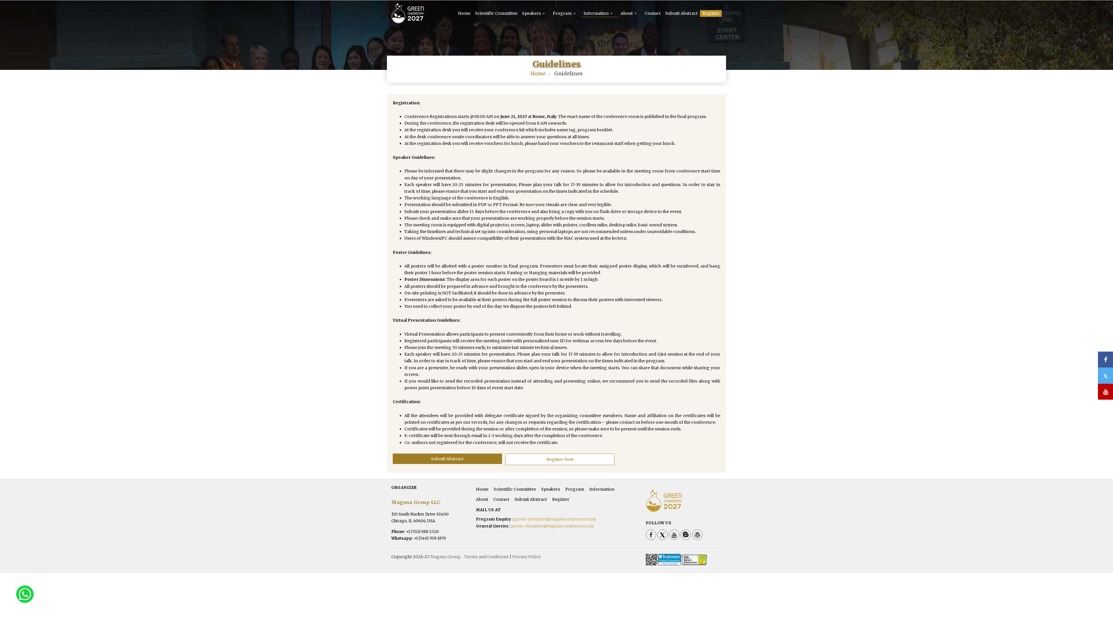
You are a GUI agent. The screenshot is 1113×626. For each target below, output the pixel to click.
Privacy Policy (526, 556)
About (627, 13)
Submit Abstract (681, 13)
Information (596, 13)
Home (464, 13)
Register (710, 13)
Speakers (532, 13)
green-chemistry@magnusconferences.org (552, 526)
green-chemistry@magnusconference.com (555, 519)
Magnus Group (445, 556)
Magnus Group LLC (415, 502)
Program (562, 13)
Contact (653, 13)
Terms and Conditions (486, 556)
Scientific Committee (496, 13)
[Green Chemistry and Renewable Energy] (408, 20)
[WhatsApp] (25, 593)
